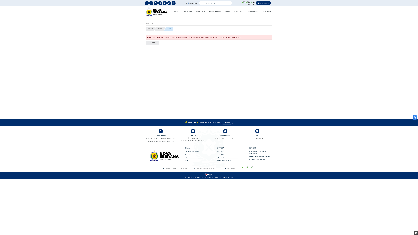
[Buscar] (188, 3)
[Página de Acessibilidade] (174, 3)
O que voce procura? (192, 3)
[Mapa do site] (169, 3)
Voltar (153, 42)
